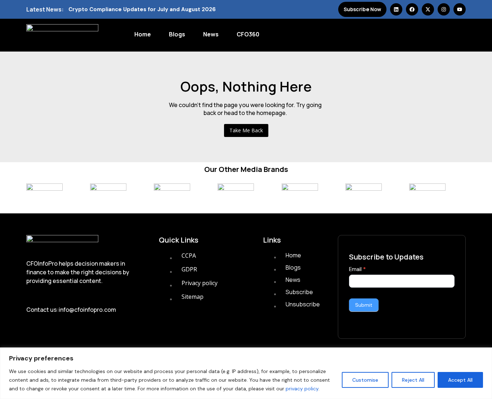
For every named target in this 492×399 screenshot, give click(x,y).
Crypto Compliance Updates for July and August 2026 (142, 9)
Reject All (413, 380)
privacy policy (302, 388)
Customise (365, 380)
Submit (363, 305)
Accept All (460, 380)
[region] (246, 373)
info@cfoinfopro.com (87, 310)
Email (357, 269)
